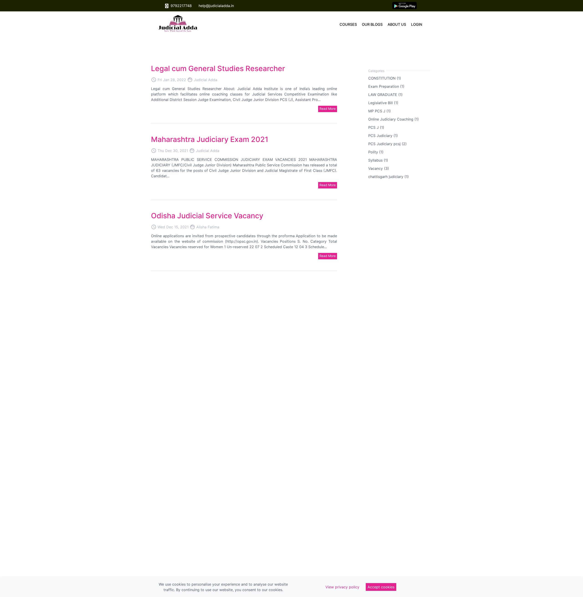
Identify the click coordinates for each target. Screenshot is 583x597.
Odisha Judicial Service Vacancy (207, 215)
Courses (348, 24)
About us (397, 24)
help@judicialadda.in (215, 5)
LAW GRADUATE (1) (385, 94)
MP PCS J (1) (379, 111)
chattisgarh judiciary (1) (388, 176)
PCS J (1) (376, 127)
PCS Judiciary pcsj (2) (387, 144)
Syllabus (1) (378, 160)
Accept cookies (381, 587)
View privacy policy (342, 587)
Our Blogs (372, 24)
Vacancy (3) (378, 168)
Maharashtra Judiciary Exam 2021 (209, 139)
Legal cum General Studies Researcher (218, 68)
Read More (328, 109)
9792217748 (180, 5)
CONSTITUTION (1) (384, 78)
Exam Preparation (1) (386, 86)
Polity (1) (376, 152)
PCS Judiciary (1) (383, 135)
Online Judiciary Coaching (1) (393, 119)
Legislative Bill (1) (383, 102)
